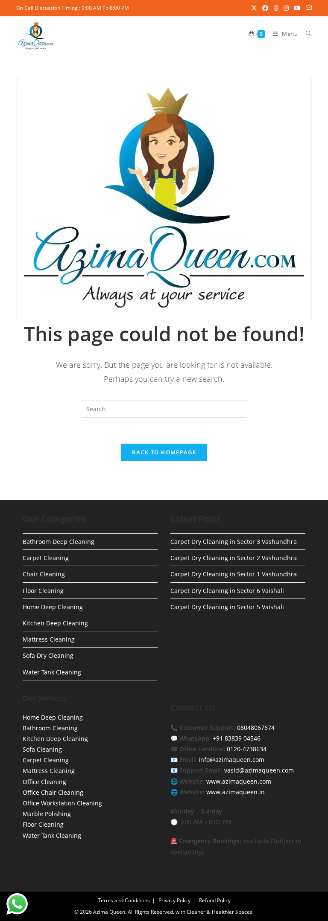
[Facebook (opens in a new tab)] (265, 8)
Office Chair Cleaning (53, 792)
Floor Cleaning (43, 591)
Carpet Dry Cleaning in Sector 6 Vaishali (227, 591)
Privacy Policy (174, 900)
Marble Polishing (47, 814)
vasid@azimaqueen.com (259, 770)
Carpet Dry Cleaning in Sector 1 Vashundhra (233, 574)
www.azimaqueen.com (238, 781)
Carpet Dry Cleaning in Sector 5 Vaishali (227, 607)
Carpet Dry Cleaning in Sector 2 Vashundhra (233, 558)
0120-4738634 (246, 749)
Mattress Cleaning (49, 639)
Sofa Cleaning (42, 749)
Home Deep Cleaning (53, 607)
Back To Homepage (164, 452)
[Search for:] (305, 34)
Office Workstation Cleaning (62, 803)
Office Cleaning (44, 782)
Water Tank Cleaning (52, 672)
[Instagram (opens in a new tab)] (286, 8)
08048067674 (256, 727)
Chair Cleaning (44, 574)
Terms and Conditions (124, 900)
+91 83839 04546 (237, 738)
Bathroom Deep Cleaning (58, 541)
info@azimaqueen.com (231, 759)
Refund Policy (215, 900)
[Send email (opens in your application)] (307, 8)
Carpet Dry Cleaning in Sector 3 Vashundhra (233, 541)
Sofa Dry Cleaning (48, 655)
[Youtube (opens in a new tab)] (297, 8)
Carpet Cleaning (46, 558)
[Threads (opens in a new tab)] (276, 8)
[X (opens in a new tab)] (254, 8)
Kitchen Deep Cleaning (55, 623)
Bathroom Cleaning (50, 728)
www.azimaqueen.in (235, 792)
